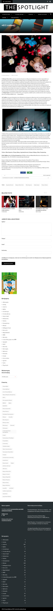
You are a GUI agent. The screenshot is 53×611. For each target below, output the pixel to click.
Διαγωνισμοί (6, 316)
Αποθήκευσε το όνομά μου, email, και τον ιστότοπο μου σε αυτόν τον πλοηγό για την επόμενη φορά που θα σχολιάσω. (26, 258)
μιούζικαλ (11, 488)
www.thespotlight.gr (7, 391)
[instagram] (50, 1)
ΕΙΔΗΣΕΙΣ (5, 405)
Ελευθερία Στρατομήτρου (8, 414)
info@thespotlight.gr (6, 520)
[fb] (47, 1)
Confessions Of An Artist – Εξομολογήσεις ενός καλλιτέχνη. (15, 177)
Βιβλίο (4, 309)
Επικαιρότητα (15, 17)
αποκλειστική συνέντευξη (8, 457)
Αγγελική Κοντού (9, 185)
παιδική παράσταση (7, 490)
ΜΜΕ (4, 335)
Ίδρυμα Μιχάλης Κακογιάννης (9, 394)
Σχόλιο (4, 221)
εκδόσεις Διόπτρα (6, 465)
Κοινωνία (5, 330)
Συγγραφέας (5, 440)
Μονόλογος (5, 425)
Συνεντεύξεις (6, 14)
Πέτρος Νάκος (45, 185)
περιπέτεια (5, 493)
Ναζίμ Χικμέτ (36, 185)
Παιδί (4, 344)
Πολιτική (5, 346)
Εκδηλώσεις (5, 318)
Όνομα (4, 238)
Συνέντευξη (5, 443)
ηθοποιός (5, 468)
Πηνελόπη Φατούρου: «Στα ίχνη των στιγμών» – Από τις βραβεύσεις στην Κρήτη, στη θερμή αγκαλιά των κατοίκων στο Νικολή (39, 510)
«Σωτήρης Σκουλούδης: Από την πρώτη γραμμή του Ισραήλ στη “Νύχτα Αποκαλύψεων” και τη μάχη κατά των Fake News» (39, 529)
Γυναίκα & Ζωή (19, 14)
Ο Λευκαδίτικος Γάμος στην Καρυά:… (8, 209)
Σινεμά (4, 356)
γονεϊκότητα (5, 460)
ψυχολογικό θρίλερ (7, 496)
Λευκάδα (10, 417)
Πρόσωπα (5, 351)
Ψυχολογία (5, 365)
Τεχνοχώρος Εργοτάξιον (8, 451)
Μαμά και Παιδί (42, 14)
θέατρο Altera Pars (20, 185)
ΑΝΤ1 (4, 397)
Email (3, 244)
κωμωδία (5, 488)
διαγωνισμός (5, 463)
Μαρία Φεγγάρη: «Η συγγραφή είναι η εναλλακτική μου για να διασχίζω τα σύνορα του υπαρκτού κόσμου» (39, 522)
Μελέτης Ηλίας (6, 422)
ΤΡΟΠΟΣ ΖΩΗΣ (6, 446)
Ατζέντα (31, 14)
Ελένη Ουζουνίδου (7, 408)
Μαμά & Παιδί (6, 332)
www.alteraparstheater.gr (23, 157)
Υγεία (4, 363)
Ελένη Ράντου (6, 411)
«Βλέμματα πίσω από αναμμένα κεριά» (42, 209)
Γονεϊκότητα (6, 311)
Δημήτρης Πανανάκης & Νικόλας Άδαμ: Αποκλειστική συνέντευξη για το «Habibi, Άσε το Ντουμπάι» (38, 516)
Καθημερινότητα (7, 328)
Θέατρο (8, 75)
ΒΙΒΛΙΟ (4, 403)
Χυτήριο (4, 454)
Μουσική (5, 337)
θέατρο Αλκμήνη (6, 479)
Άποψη (4, 17)
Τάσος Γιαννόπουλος (7, 449)
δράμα (12, 463)
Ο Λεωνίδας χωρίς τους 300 (9, 339)
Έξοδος (4, 321)
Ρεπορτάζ (5, 353)
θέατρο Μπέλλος (6, 485)
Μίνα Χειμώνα (29, 185)
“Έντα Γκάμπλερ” (47, 175)
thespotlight (5, 386)
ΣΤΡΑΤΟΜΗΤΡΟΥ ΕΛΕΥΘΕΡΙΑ (7, 431)
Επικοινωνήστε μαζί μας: (7, 519)
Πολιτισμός (5, 349)
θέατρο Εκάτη (6, 482)
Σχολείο (4, 360)
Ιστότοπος (4, 250)
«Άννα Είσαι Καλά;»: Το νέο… (25, 209)
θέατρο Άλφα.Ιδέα (6, 477)
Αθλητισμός (5, 302)
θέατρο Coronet (6, 474)
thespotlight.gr (6, 389)
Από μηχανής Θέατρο (7, 400)
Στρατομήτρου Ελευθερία (8, 438)
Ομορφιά (5, 342)
